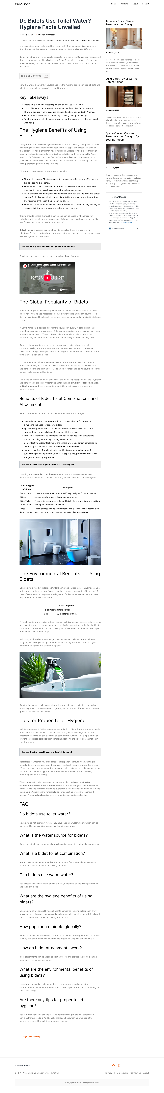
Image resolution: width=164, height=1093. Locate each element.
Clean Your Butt (22, 4)
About (146, 1073)
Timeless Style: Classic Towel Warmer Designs (120, 23)
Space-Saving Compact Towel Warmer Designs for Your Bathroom (122, 136)
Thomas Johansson (46, 35)
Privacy (109, 1073)
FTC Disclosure (121, 1073)
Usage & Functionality (31, 1036)
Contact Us (135, 1073)
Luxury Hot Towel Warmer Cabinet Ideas (122, 80)
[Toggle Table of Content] (45, 76)
